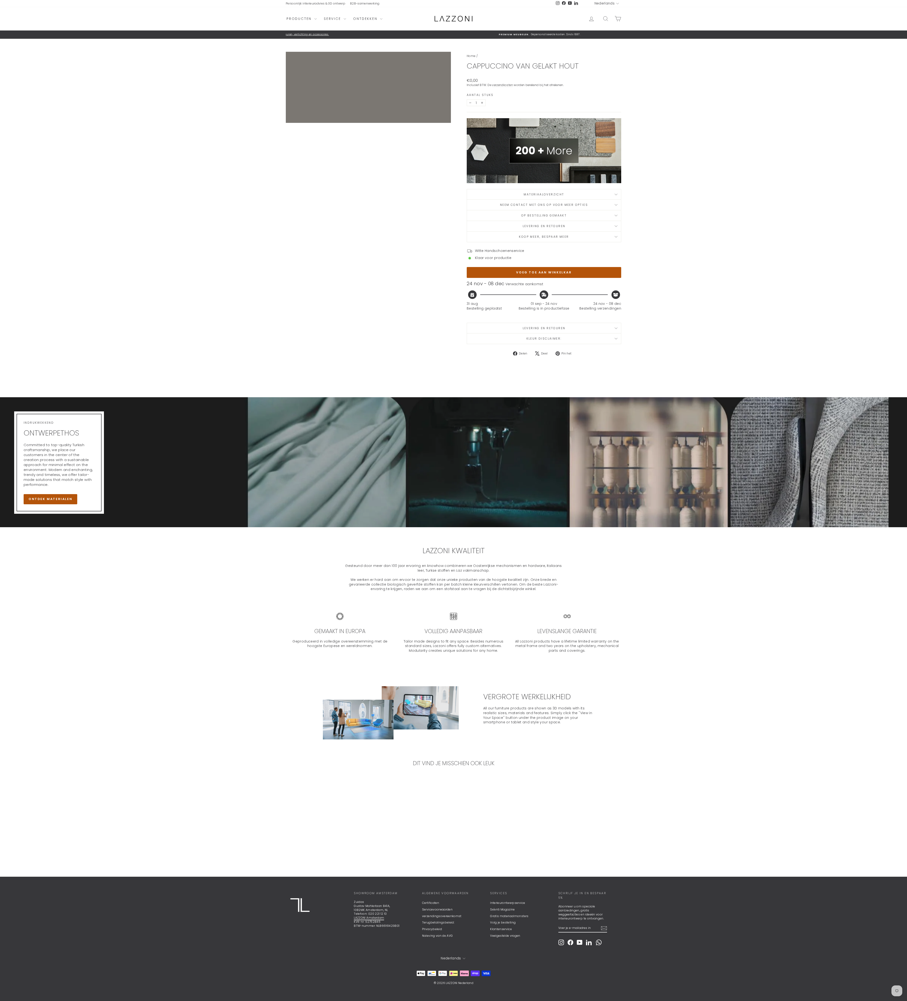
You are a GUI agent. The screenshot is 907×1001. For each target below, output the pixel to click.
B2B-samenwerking (365, 3)
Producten (300, 18)
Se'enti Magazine (502, 909)
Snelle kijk (326, 835)
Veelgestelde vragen (505, 936)
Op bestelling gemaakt (544, 215)
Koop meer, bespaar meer (544, 237)
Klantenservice (501, 929)
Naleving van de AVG (437, 936)
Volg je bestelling (503, 922)
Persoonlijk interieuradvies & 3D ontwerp (315, 3)
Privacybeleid (432, 929)
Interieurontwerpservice (507, 903)
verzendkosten (502, 85)
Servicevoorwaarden (437, 909)
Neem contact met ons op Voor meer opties (544, 205)
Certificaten (430, 903)
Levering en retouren (544, 226)
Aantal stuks (480, 95)
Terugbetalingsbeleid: (438, 922)
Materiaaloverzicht (544, 194)
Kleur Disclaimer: (544, 339)
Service (333, 18)
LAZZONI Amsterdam (369, 918)
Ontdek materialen (50, 499)
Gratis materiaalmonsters (509, 916)
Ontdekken (366, 18)
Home (471, 56)
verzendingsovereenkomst (442, 916)
